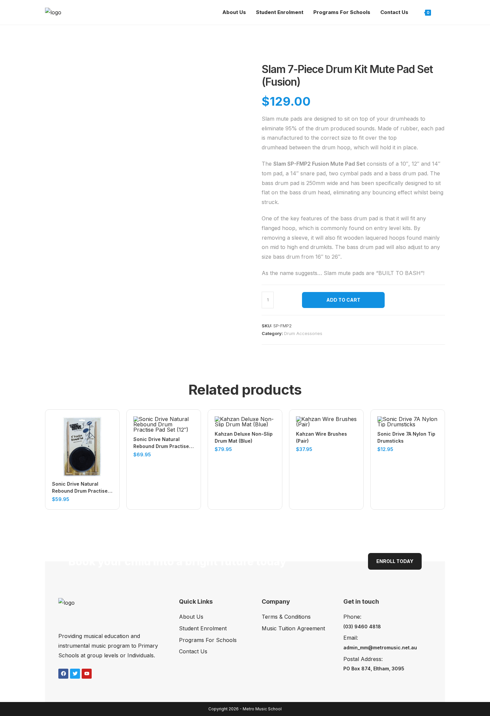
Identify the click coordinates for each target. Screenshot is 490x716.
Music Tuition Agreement (293, 628)
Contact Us (193, 651)
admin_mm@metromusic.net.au (380, 647)
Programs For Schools (208, 640)
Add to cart (343, 300)
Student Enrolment (203, 628)
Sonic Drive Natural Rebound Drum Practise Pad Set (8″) (80, 487)
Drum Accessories (303, 333)
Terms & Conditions (286, 616)
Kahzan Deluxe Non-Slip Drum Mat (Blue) (244, 437)
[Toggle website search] (443, 12)
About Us (191, 616)
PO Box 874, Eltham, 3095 (373, 668)
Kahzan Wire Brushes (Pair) (321, 437)
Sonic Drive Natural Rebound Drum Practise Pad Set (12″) (161, 443)
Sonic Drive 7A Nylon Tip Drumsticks (406, 437)
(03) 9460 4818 (362, 626)
